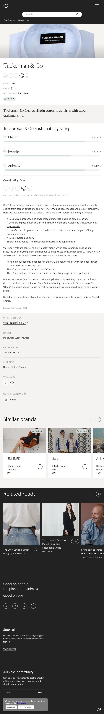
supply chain (13, 226)
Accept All (11, 707)
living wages (64, 273)
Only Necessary (26, 707)
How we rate (60, 195)
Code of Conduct (46, 269)
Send (40, 692)
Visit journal (9, 649)
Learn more (21, 703)
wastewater (86, 223)
